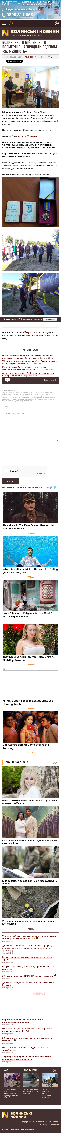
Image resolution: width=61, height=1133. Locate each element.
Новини (30, 929)
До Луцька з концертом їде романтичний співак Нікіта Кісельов (28, 983)
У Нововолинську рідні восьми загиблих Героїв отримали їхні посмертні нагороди (29, 362)
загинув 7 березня (27, 135)
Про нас (5, 1129)
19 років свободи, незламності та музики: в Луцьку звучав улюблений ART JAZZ (11, 1093)
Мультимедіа (30, 1070)
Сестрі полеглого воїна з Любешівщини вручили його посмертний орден (28, 374)
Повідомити (50, 319)
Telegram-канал (32, 332)
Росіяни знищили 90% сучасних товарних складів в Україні (27, 958)
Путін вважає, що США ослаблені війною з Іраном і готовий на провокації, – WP (27, 1030)
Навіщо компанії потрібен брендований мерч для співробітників (26, 1048)
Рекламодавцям (27, 1129)
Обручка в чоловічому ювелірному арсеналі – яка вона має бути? (29, 967)
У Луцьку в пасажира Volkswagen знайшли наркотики (27, 975)
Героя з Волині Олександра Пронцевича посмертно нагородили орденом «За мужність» (27, 356)
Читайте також (30, 349)
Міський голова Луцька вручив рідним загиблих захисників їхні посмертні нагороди (25, 368)
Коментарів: (30, 56)
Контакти (15, 1129)
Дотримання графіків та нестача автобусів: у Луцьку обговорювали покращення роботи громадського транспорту (27, 948)
